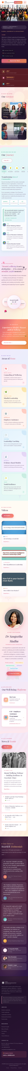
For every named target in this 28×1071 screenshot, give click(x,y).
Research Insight (5, 1026)
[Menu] (24, 2)
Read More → (7, 541)
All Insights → (7, 515)
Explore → (5, 116)
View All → (7, 160)
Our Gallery (4, 1031)
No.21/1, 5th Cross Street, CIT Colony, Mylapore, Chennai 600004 (12, 1044)
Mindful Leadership (6, 1010)
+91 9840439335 (6, 1047)
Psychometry (4, 1019)
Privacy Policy (14, 1067)
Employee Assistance (6, 1017)
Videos (3, 1033)
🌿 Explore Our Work (14, 61)
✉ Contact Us (18, 2)
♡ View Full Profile (14, 673)
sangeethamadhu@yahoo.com (8, 1049)
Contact (20, 1067)
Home (7, 1067)
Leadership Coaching (6, 1014)
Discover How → (8, 342)
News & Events (5, 1029)
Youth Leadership (5, 1012)
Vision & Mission (5, 1035)
